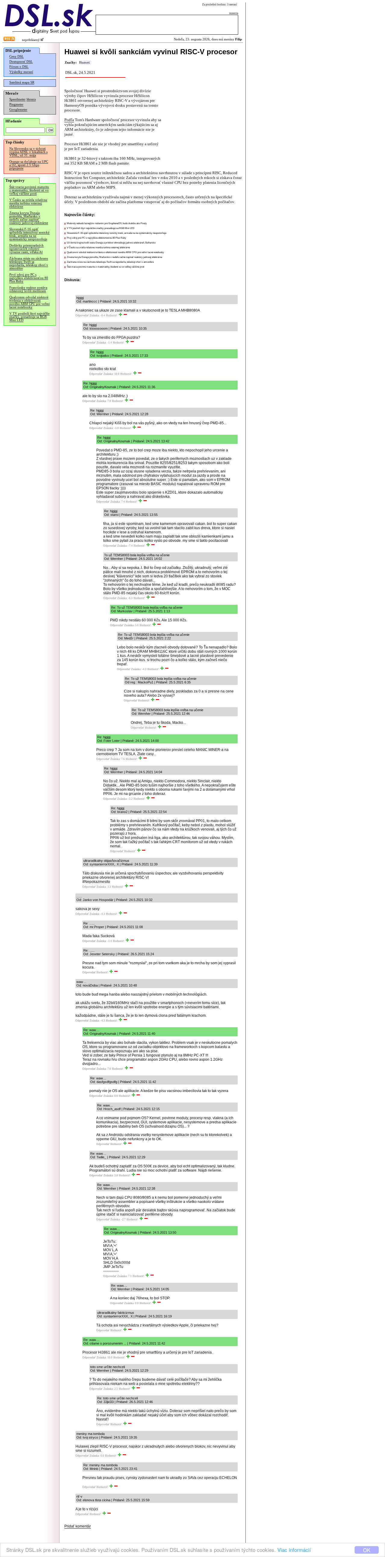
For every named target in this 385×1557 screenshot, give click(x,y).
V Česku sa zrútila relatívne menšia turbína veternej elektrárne (28, 203)
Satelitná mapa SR (21, 82)
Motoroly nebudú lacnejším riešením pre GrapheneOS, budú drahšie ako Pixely (107, 223)
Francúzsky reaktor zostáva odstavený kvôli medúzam (28, 289)
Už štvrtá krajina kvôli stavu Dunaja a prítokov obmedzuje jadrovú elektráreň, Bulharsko (111, 242)
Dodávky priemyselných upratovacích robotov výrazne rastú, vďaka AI (26, 249)
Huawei (84, 62)
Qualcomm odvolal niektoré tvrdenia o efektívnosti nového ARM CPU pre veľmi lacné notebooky (29, 302)
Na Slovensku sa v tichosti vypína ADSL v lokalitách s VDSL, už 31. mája (28, 152)
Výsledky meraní (21, 72)
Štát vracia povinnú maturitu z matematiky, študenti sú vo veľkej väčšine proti (29, 190)
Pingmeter (16, 104)
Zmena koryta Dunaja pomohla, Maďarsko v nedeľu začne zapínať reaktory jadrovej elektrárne (28, 217)
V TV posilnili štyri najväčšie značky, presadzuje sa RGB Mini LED (29, 317)
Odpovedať (82, 315)
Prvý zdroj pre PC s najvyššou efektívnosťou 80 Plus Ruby (28, 278)
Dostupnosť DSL (21, 61)
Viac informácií (294, 1549)
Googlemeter (18, 109)
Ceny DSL (16, 56)
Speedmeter (17, 99)
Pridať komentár (77, 1526)
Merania (31, 99)
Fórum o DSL (19, 66)
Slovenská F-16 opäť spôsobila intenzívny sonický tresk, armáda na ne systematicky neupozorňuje (29, 234)
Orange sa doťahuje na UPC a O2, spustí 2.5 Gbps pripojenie (28, 165)
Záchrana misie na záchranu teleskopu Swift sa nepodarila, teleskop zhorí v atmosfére (28, 263)
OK (366, 1550)
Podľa (69, 120)
